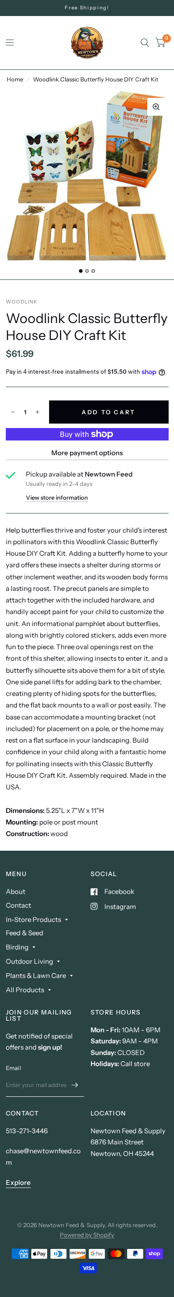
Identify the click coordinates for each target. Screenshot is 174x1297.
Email (13, 1067)
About (15, 891)
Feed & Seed (24, 933)
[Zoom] (156, 107)
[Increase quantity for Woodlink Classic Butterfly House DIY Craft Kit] (37, 412)
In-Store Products (33, 919)
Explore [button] (18, 1182)
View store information (57, 498)
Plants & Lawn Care (36, 975)
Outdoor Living (29, 961)
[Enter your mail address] (75, 1085)
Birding (17, 947)
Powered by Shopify (87, 1234)
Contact (18, 905)
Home (15, 79)
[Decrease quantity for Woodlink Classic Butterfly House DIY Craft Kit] (13, 412)
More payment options (87, 452)
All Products (25, 990)
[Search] (144, 42)
